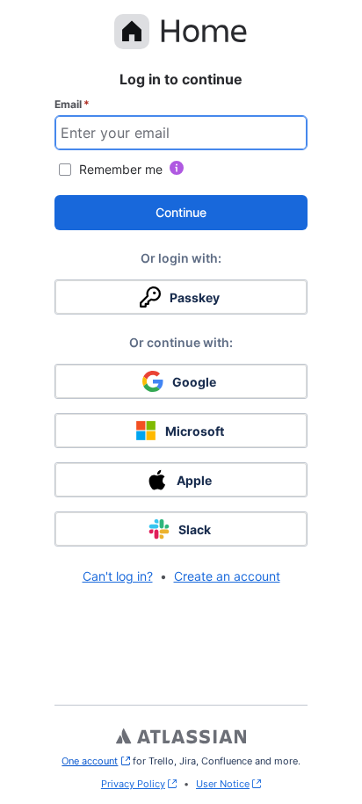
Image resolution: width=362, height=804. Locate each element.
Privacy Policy (133, 784)
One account (95, 761)
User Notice (223, 784)
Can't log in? (118, 576)
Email (72, 104)
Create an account (227, 576)
